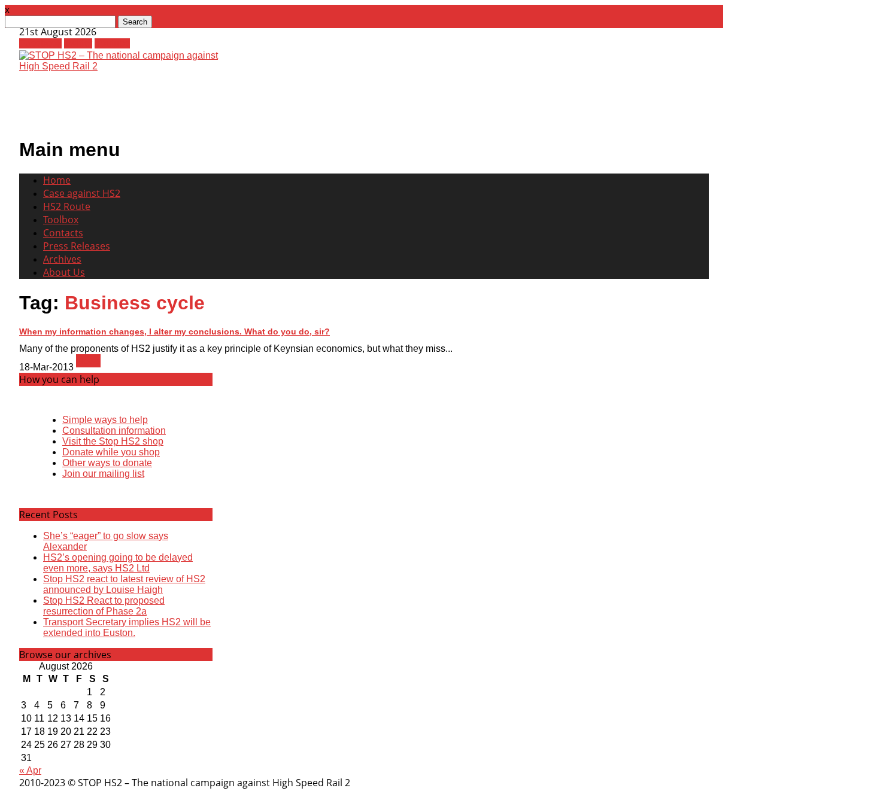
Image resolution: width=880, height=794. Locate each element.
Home (57, 180)
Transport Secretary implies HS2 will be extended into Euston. (127, 627)
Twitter (78, 43)
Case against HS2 (81, 193)
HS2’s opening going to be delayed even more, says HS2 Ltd (118, 562)
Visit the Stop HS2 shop (112, 441)
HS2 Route (66, 206)
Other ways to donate (107, 463)
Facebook (40, 43)
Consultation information (114, 430)
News (88, 360)
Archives (62, 259)
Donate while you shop (111, 452)
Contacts (63, 232)
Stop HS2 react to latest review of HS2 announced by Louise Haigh (124, 584)
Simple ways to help (105, 420)
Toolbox (60, 219)
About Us (64, 272)
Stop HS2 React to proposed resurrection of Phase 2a (104, 605)
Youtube (112, 43)
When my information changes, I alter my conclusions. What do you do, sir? (174, 331)
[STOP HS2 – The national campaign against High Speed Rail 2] (124, 66)
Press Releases (76, 246)
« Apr (30, 770)
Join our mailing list (103, 474)
